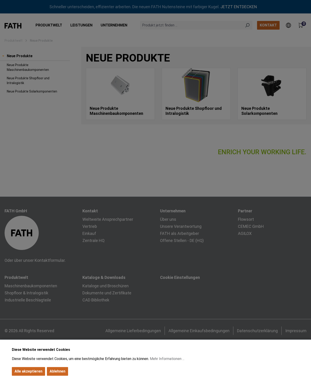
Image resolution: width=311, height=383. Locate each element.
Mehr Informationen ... (167, 359)
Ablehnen (57, 371)
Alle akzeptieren (28, 371)
